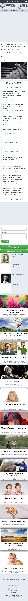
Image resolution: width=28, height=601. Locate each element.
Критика (3, 56)
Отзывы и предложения (14, 588)
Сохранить (5, 241)
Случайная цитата (15, 251)
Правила (14, 583)
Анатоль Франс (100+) (10, 194)
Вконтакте (14, 592)
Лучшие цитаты (15, 247)
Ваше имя (3, 227)
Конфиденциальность (14, 585)
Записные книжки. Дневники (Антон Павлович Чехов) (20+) (13, 111)
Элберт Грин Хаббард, (11, 49)
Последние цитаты (14, 587)
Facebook (15, 590)
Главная (3, 579)
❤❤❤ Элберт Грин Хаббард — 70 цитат (16, 579)
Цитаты (2, 1)
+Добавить (4, 10)
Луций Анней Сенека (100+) (12, 151)
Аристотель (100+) (9, 99)
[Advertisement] (14, 27)
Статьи (7, 1)
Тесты (16, 1)
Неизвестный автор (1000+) (12, 142)
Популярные (13, 10)
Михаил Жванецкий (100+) (11, 133)
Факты (12, 1)
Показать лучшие (14, 87)
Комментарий (4, 232)
